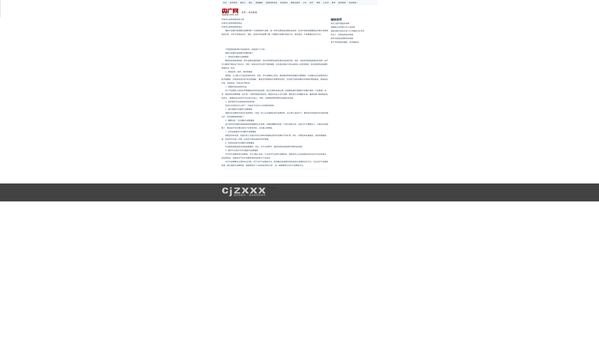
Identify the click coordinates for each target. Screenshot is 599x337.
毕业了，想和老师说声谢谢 (342, 35)
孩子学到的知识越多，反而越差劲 (345, 42)
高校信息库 (295, 3)
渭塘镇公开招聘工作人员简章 (343, 27)
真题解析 (259, 3)
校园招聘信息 (271, 3)
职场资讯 (284, 3)
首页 (225, 3)
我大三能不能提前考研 (340, 23)
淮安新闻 (352, 3)
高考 (333, 3)
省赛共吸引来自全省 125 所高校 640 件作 (347, 31)
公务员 (326, 3)
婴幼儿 (243, 3)
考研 (318, 3)
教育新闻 (342, 3)
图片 (251, 3)
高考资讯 (233, 3)
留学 (311, 3)
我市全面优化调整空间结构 (342, 38)
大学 (305, 3)
